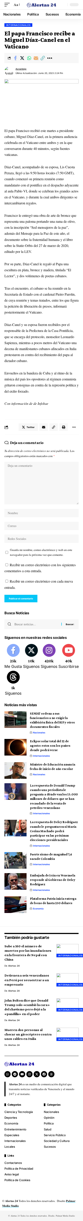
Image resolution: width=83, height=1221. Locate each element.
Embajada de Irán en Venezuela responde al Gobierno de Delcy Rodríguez (52, 880)
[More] (49, 58)
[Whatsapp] (7, 1074)
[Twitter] (31, 657)
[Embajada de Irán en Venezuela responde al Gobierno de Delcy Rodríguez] (15, 881)
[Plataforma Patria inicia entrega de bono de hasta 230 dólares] (15, 904)
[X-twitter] (37, 1074)
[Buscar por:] (36, 624)
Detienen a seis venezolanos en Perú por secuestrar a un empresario (26, 979)
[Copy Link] (43, 58)
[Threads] (13, 683)
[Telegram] (15, 1074)
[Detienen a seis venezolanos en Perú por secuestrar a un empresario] (67, 979)
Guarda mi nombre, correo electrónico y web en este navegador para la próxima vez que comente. (41, 552)
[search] (63, 4)
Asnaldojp (20, 69)
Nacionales (39, 732)
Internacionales (18, 25)
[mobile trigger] (8, 5)
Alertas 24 (14, 965)
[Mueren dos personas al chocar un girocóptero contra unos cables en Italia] (67, 1034)
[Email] (36, 58)
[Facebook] (13, 657)
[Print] (63, 427)
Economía (38, 908)
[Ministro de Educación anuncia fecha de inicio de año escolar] (15, 770)
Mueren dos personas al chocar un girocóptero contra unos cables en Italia (28, 1034)
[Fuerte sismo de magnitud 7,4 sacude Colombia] (15, 860)
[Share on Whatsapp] (29, 58)
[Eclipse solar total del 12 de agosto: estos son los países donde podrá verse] (15, 747)
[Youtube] (68, 657)
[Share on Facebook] (15, 58)
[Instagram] (49, 657)
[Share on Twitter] (22, 58)
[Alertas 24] (41, 5)
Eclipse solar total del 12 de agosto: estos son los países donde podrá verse (50, 745)
